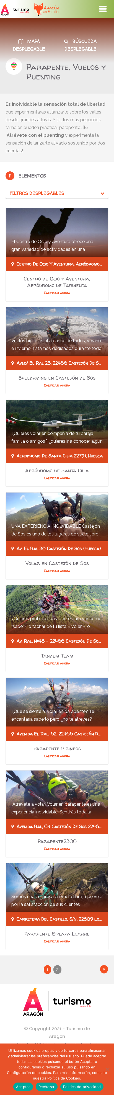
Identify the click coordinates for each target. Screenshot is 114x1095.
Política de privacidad (82, 1086)
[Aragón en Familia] (43, 9)
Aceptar (23, 1086)
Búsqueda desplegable (80, 45)
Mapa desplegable (29, 45)
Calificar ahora (57, 292)
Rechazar (46, 1086)
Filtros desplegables (37, 193)
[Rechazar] (107, 1069)
